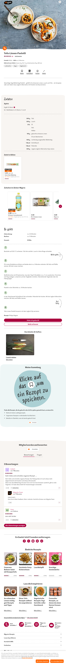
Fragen (39, 455)
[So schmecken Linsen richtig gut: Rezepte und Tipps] (10, 598)
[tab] (33, 634)
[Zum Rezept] (10, 564)
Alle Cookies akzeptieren (42, 661)
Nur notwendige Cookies (57, 661)
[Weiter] (60, 206)
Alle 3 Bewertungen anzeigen (15, 525)
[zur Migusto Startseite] (8, 2)
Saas (12, 509)
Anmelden (34, 422)
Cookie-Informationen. (27, 658)
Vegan (15, 66)
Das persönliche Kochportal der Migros (14, 617)
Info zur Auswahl (14, 107)
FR (8, 650)
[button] (7, 470)
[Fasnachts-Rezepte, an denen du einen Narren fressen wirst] (55, 598)
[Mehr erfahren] (20, 358)
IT (11, 650)
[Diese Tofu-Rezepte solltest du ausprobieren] (25, 598)
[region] (33, 657)
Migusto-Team (18, 492)
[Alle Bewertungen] (7, 56)
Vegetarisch (23, 66)
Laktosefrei (8, 66)
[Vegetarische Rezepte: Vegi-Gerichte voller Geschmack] (40, 598)
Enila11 (12, 469)
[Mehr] (59, 488)
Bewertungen (29, 455)
